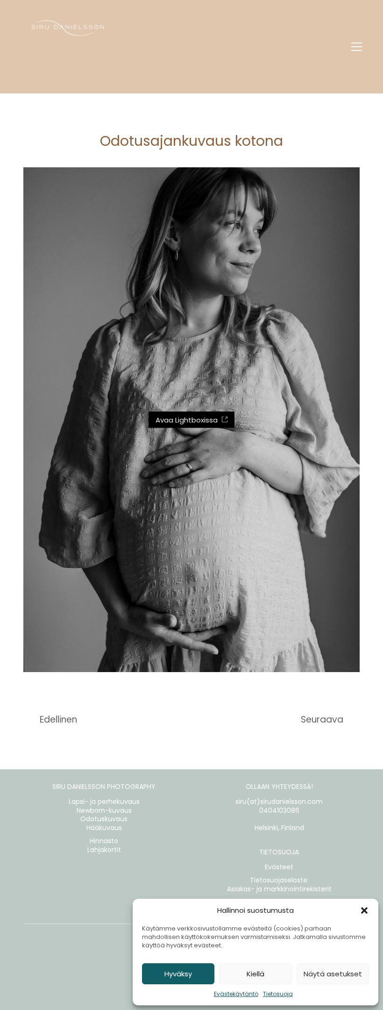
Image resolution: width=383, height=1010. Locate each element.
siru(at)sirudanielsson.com (279, 801)
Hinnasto (104, 841)
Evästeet (279, 867)
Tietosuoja (278, 994)
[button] (364, 910)
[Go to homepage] (67, 46)
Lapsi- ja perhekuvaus (104, 801)
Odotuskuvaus (104, 819)
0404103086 (279, 810)
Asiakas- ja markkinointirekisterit (279, 889)
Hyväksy (178, 974)
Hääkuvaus (104, 828)
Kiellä (255, 974)
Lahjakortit (104, 849)
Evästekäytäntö (236, 994)
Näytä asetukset (333, 974)
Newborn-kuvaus (104, 810)
